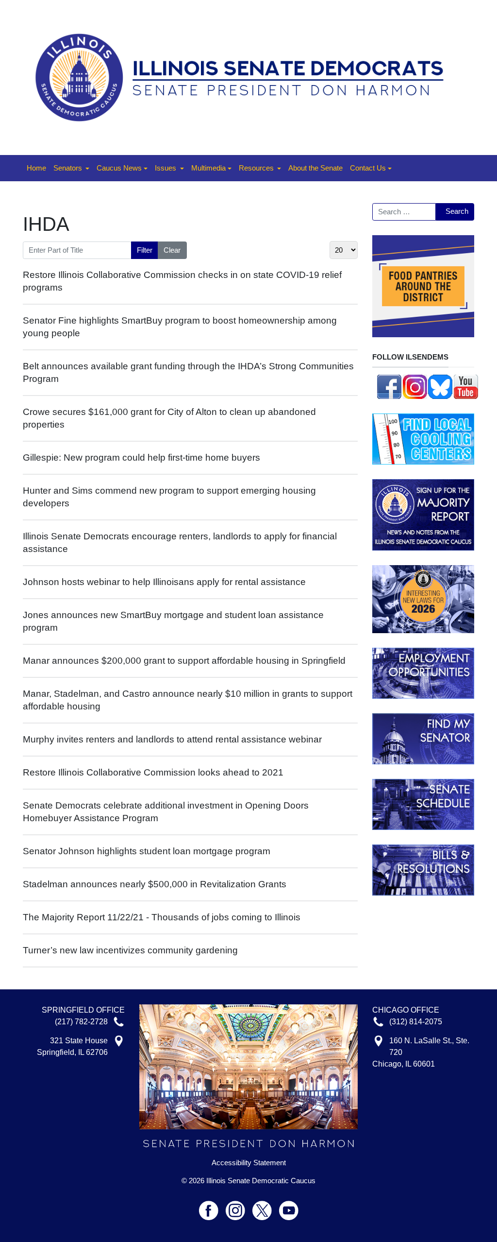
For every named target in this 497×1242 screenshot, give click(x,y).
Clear (172, 250)
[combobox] (404, 212)
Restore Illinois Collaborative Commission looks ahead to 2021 (153, 772)
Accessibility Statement (249, 1163)
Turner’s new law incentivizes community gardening (130, 950)
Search (457, 211)
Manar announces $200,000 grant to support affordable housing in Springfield (184, 661)
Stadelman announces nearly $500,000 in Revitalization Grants (154, 884)
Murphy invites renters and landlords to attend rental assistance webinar (172, 739)
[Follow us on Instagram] (415, 385)
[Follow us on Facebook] (389, 385)
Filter (144, 250)
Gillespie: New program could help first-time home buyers (141, 457)
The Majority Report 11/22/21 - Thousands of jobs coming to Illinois (161, 917)
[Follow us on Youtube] (288, 1206)
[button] (71, 168)
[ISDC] (245, 76)
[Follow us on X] (265, 1206)
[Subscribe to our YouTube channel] (466, 385)
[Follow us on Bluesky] (440, 385)
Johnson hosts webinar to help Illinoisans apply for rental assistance (164, 582)
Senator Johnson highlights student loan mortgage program (146, 851)
